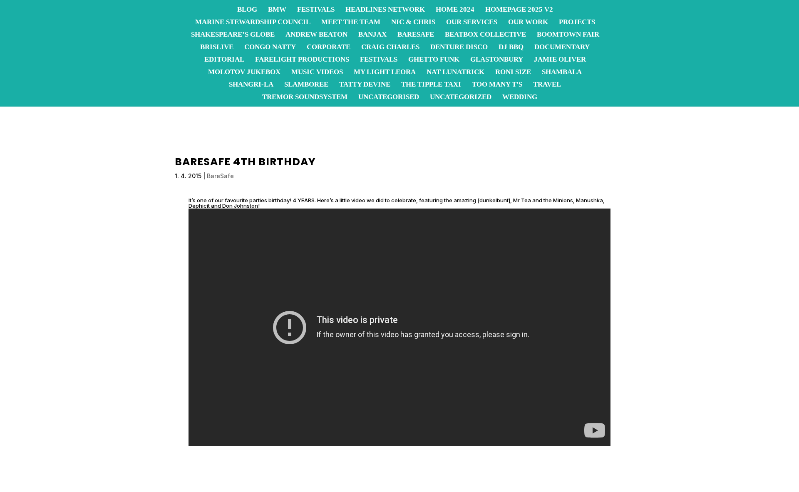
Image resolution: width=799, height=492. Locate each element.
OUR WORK (528, 22)
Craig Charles (390, 47)
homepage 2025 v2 (519, 10)
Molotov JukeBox (244, 72)
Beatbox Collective (485, 35)
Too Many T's (497, 85)
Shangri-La (251, 85)
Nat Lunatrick (455, 72)
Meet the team (350, 22)
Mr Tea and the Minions (543, 200)
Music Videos (317, 72)
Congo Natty (270, 47)
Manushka (589, 200)
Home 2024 (455, 10)
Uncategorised (388, 97)
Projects (577, 22)
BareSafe (415, 35)
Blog (247, 10)
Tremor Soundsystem (304, 97)
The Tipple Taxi (431, 85)
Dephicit (199, 205)
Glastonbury (496, 60)
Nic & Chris (413, 22)
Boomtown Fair (568, 35)
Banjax (372, 35)
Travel (547, 85)
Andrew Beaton (316, 35)
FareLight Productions (302, 60)
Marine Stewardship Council (252, 22)
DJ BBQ (511, 47)
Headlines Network (385, 10)
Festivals (316, 10)
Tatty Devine (364, 85)
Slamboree (306, 85)
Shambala (562, 72)
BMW (277, 10)
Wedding (519, 97)
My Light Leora (385, 72)
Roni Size (513, 72)
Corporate (328, 47)
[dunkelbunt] (493, 200)
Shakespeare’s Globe (233, 35)
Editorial (224, 60)
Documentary (562, 47)
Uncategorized (460, 97)
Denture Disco (459, 47)
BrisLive (216, 47)
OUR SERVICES (471, 22)
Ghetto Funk (433, 60)
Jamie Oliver (560, 60)
